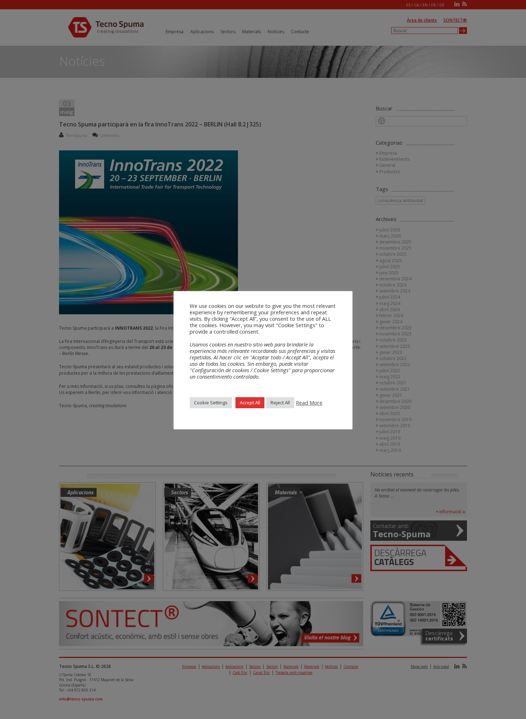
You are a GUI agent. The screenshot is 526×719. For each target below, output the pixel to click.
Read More (309, 402)
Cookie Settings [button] (211, 402)
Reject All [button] (280, 402)
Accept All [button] (250, 402)
